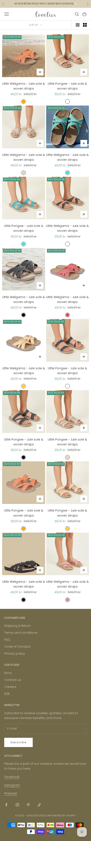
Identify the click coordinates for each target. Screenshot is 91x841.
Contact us (12, 680)
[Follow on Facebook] (6, 805)
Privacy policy (14, 653)
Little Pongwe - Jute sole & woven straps (67, 86)
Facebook (11, 777)
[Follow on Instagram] (17, 805)
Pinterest (10, 793)
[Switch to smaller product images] (85, 24)
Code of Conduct (17, 646)
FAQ (7, 639)
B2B (7, 694)
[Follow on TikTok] (39, 805)
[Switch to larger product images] (78, 24)
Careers (10, 687)
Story (8, 673)
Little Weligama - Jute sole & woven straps (23, 86)
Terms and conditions (20, 633)
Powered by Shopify (63, 815)
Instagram (12, 785)
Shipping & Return (17, 626)
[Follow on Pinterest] (28, 805)
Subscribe (18, 742)
